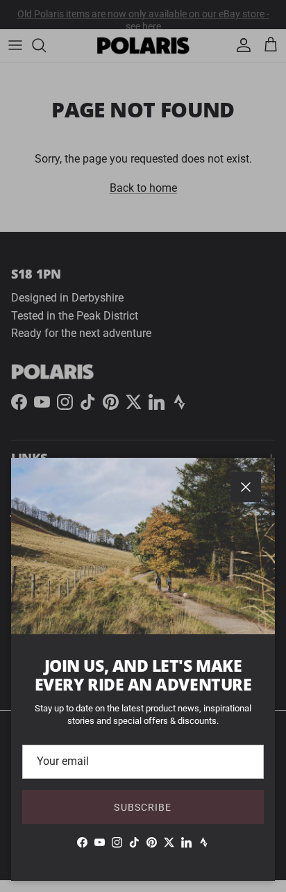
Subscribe (142, 807)
